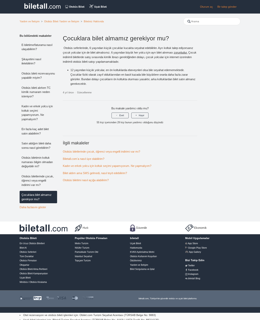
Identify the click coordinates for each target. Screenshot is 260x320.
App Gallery (195, 252)
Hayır (141, 115)
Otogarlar (24, 265)
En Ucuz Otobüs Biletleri (32, 243)
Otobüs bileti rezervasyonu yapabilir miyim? (38, 75)
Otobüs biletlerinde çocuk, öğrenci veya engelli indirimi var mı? (38, 180)
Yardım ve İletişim (30, 21)
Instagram (193, 274)
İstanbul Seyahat (83, 256)
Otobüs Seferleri (28, 252)
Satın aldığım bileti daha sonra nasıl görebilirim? (36, 145)
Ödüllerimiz (136, 260)
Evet (121, 115)
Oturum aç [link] (206, 6)
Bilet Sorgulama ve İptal (142, 269)
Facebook (193, 270)
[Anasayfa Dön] (42, 7)
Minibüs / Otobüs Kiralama (33, 282)
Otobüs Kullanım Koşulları (143, 256)
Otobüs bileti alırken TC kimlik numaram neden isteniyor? (36, 92)
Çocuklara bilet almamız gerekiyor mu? (37, 197)
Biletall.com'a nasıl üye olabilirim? (83, 158)
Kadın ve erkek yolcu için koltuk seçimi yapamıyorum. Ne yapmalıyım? (37, 113)
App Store (193, 243)
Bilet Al (23, 247)
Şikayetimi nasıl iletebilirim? (31, 61)
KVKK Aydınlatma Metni (142, 252)
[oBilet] (43, 227)
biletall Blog (194, 278)
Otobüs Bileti (77, 6)
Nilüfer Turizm (82, 247)
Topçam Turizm (83, 260)
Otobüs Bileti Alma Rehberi (33, 269)
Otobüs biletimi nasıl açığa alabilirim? (86, 180)
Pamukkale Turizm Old (86, 252)
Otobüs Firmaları (28, 260)
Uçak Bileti (100, 6)
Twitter (191, 265)
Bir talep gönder (227, 6)
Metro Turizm (81, 243)
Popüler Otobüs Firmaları (91, 238)
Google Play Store (197, 247)
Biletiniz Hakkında (94, 21)
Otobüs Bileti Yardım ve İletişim (61, 21)
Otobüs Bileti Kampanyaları (34, 273)
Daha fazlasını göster (33, 207)
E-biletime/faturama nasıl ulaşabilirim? (37, 47)
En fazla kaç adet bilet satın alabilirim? (35, 131)
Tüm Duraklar (27, 256)
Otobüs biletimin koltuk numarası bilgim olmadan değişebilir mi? (37, 162)
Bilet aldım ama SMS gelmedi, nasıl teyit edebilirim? (95, 173)
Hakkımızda (136, 247)
